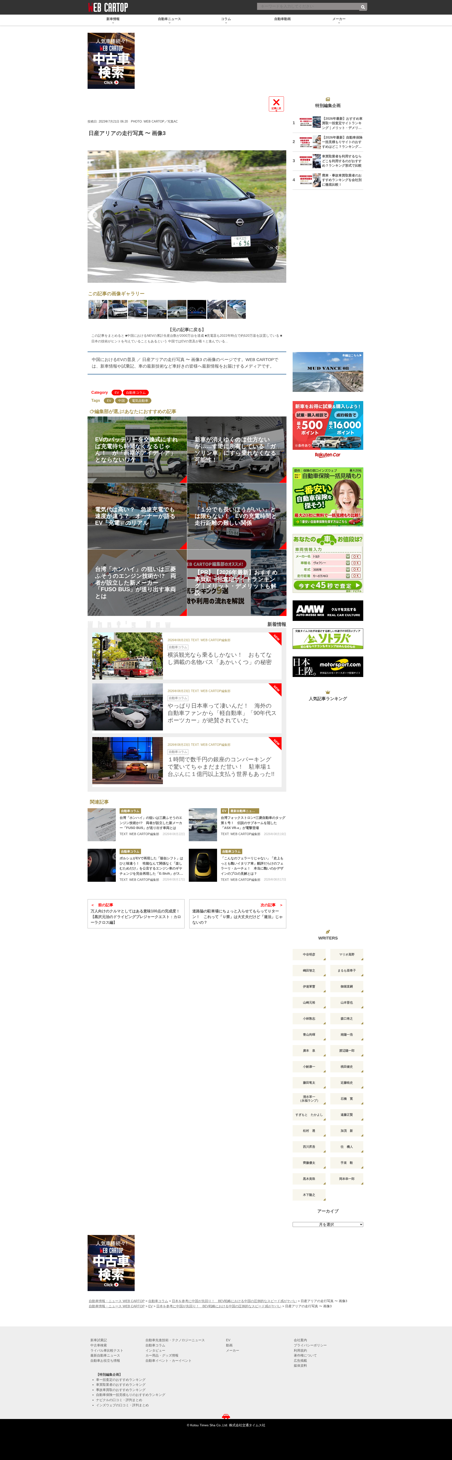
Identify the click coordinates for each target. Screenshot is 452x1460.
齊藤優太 (309, 1163)
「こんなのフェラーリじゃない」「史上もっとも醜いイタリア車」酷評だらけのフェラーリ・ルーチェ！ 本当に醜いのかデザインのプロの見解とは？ (252, 865)
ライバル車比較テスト (106, 1350)
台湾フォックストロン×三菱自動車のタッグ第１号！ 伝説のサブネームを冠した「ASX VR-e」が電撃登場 (253, 823)
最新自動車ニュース (244, 811)
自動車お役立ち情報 (105, 1360)
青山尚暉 (309, 1034)
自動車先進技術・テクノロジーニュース (175, 1340)
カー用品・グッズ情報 (161, 1355)
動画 (229, 1345)
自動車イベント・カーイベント (168, 1360)
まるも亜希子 (347, 970)
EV (117, 392)
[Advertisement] (328, 273)
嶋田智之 (309, 970)
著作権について (305, 1355)
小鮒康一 (309, 1066)
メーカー (232, 1350)
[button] (93, 215)
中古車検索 (98, 1345)
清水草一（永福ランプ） (309, 1098)
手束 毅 (347, 1163)
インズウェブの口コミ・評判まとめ (122, 1405)
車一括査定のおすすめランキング (120, 1380)
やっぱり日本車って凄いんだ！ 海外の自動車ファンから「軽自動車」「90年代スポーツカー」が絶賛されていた (222, 712)
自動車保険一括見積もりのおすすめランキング (130, 1395)
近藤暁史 (347, 1082)
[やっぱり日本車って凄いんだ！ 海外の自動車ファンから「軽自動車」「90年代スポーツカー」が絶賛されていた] (127, 706)
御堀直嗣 (347, 986)
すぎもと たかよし (309, 1114)
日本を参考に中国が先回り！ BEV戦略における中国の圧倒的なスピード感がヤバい (234, 1301)
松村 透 (309, 1130)
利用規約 (300, 1350)
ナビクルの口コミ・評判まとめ (119, 1400)
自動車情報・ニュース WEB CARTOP (117, 1301)
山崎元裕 (309, 1002)
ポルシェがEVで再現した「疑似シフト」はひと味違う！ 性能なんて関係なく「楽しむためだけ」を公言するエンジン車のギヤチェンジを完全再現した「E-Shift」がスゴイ (151, 866)
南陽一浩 (347, 1034)
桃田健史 (347, 1066)
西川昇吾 (309, 1146)
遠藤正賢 (347, 1114)
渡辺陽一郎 (347, 1050)
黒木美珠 (309, 1179)
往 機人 (347, 1146)
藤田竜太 (309, 1082)
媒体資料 (300, 1365)
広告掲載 (300, 1360)
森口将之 (347, 1018)
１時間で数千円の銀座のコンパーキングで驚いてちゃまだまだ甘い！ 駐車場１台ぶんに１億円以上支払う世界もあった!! (221, 766)
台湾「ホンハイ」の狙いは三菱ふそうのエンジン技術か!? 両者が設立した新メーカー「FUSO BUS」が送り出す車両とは (151, 823)
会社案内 (300, 1340)
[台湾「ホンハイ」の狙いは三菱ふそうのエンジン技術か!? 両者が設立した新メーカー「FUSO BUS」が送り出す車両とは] (102, 824)
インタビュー (155, 1350)
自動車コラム (136, 392)
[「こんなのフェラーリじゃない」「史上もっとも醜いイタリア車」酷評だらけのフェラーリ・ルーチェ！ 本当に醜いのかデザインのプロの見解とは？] (203, 865)
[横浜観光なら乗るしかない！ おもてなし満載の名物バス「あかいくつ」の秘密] (127, 656)
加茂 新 (347, 1130)
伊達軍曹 (309, 986)
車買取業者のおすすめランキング (120, 1384)
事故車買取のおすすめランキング (120, 1390)
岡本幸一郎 (347, 1179)
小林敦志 (309, 1018)
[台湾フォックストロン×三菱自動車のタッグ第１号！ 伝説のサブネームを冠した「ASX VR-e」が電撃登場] (203, 824)
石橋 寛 (347, 1098)
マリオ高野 (347, 954)
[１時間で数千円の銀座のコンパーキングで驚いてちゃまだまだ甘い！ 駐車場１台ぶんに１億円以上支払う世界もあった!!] (127, 760)
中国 (121, 400)
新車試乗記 (98, 1340)
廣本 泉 (309, 1050)
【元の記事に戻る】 (187, 329)
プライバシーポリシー (310, 1345)
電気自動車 (140, 400)
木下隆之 (309, 1195)
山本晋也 (347, 1002)
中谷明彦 (309, 954)
